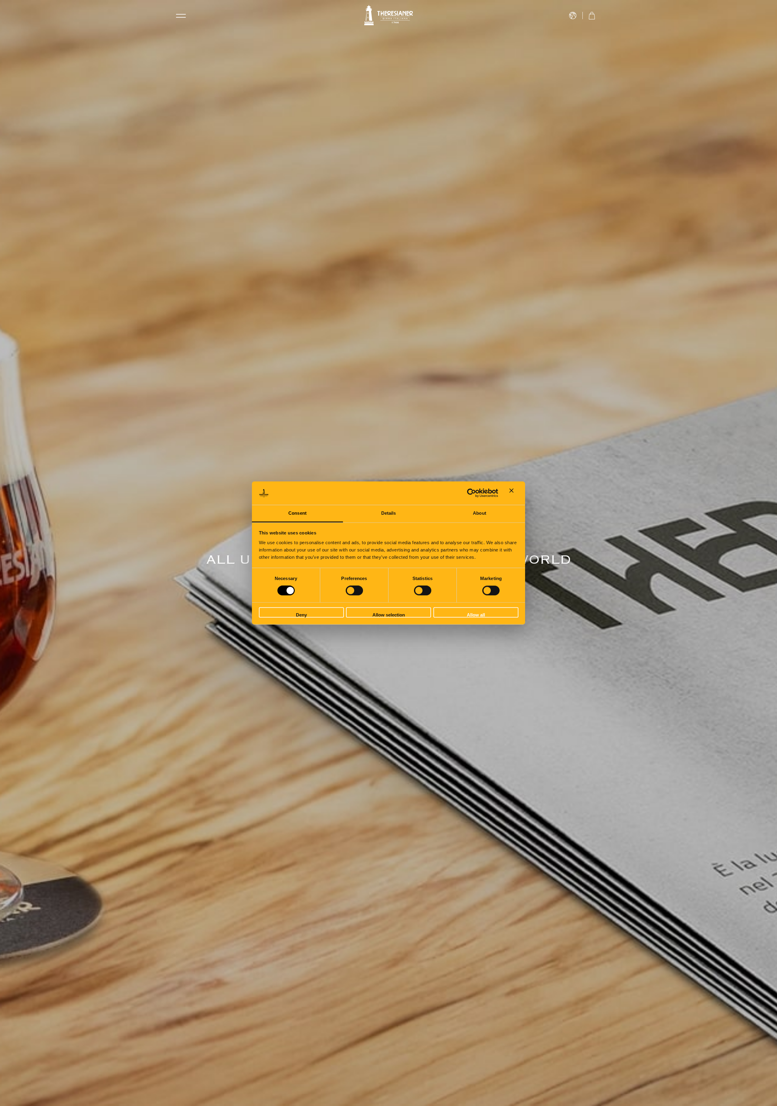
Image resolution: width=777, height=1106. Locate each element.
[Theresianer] (388, 15)
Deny (301, 614)
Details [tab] (388, 513)
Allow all (476, 614)
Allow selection (388, 614)
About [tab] (479, 513)
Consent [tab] (297, 513)
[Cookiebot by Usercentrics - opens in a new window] (471, 493)
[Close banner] (513, 493)
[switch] (354, 591)
